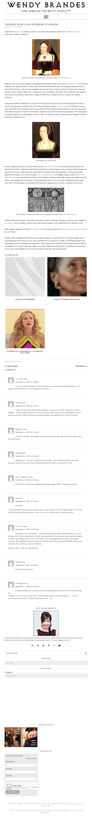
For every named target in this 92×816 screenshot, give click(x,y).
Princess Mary (62, 106)
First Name (9, 769)
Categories (9, 672)
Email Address (10, 762)
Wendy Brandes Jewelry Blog (46, 6)
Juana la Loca (72, 84)
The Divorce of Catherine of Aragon (74, 229)
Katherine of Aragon (74, 32)
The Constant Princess (46, 175)
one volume (9, 223)
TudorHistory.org (65, 78)
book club (14, 361)
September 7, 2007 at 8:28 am (27, 565)
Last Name (9, 775)
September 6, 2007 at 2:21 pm (27, 432)
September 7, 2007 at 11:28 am (27, 586)
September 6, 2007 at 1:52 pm (27, 406)
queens (20, 361)
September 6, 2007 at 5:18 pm (27, 501)
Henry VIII (19, 32)
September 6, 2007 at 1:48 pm (27, 382)
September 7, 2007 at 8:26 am (27, 529)
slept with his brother (51, 166)
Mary (16, 246)
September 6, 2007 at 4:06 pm (27, 480)
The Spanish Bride (36, 229)
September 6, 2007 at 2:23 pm (27, 456)
